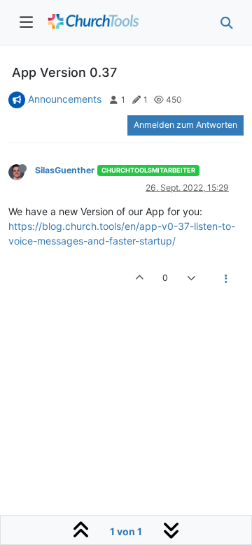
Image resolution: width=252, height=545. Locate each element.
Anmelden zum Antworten (185, 124)
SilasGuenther (64, 170)
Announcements (65, 99)
